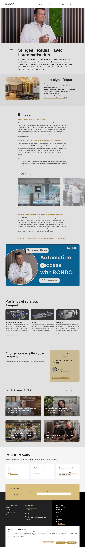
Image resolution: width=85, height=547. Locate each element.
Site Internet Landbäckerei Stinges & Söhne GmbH (55, 97)
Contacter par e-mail (64, 371)
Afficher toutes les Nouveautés (71, 390)
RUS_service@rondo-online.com (33, 515)
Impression (10, 539)
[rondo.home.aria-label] (9, 5)
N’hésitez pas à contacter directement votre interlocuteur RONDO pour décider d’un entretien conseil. (68, 472)
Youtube (20, 471)
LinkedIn (12, 471)
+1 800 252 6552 (29, 517)
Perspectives (9, 49)
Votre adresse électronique (42, 491)
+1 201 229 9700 (29, 509)
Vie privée (17, 539)
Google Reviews (14, 473)
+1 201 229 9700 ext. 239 (65, 361)
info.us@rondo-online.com (31, 507)
